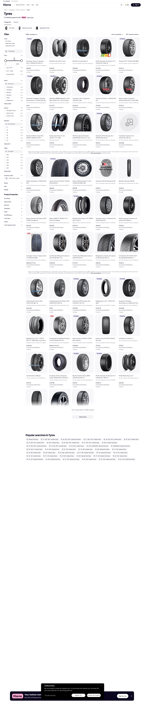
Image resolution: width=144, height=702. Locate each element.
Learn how (30, 17)
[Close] (102, 685)
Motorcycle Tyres (10, 43)
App (33, 5)
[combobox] (117, 34)
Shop (28, 5)
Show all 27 (7, 143)
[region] (72, 691)
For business (15, 1)
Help (37, 5)
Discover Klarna (20, 5)
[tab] (7, 22)
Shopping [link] (11, 10)
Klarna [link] (5, 10)
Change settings (50, 695)
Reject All (78, 695)
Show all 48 (7, 171)
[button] (127, 5)
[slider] (5, 60)
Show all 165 (7, 103)
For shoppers (6, 1)
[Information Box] (37, 34)
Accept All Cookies (93, 695)
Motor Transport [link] (20, 10)
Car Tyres (8, 41)
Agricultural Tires (10, 46)
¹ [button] (33, 70)
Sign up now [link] (123, 696)
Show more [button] (82, 417)
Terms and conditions (96, 153)
